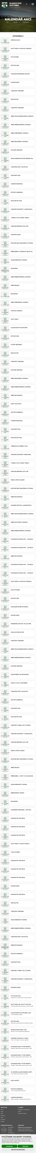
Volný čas (15, 22)
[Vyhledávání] (26, 4)
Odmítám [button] (25, 1146)
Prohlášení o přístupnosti (24, 1109)
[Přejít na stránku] (5, 5)
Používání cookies (22, 1113)
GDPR (19, 1111)
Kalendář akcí (26, 22)
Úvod (7, 22)
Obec (2, 1111)
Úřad (2, 1113)
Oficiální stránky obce (15, 5)
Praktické (3, 1119)
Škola (2, 1117)
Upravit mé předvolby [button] (18, 1149)
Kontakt (2, 1121)
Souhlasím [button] (9, 1146)
